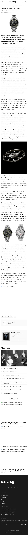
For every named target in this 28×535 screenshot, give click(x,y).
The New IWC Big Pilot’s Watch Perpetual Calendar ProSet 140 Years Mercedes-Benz (13, 423)
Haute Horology (4, 495)
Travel (2, 501)
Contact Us (17, 532)
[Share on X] (2, 316)
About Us (12, 532)
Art (1, 499)
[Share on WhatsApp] (11, 316)
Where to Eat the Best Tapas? (7, 514)
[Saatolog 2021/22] (20, 343)
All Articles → (10, 323)
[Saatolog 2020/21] (24, 343)
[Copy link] (15, 316)
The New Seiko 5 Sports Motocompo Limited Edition (14, 446)
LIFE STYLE (3, 497)
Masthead (7, 532)
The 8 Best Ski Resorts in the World (8, 511)
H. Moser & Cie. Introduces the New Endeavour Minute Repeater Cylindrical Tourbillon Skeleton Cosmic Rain (13, 471)
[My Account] (25, 2)
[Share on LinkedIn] (8, 316)
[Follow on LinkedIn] (11, 487)
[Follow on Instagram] (2, 487)
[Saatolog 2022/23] (16, 343)
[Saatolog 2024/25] (8, 343)
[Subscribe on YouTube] (15, 487)
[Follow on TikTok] (18, 487)
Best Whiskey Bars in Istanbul (7, 512)
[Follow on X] (5, 487)
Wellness (3, 503)
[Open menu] (2, 2)
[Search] (23, 2)
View (18, 339)
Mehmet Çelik (4, 10)
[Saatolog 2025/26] (4, 343)
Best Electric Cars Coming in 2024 (8, 509)
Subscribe (23, 524)
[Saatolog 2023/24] (12, 343)
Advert (22, 532)
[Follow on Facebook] (8, 487)
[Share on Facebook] (5, 316)
